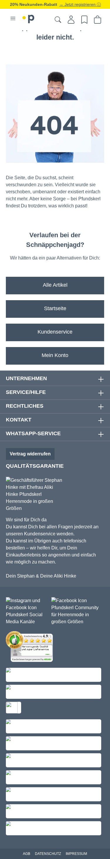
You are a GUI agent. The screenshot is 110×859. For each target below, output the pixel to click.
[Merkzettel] (84, 19)
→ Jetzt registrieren (78, 4)
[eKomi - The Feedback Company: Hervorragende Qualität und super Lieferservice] (31, 647)
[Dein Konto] (71, 19)
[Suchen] (58, 19)
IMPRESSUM (76, 854)
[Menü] (13, 18)
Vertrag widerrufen (30, 453)
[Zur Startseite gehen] (28, 18)
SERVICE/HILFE (26, 392)
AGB (26, 854)
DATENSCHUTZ (48, 854)
